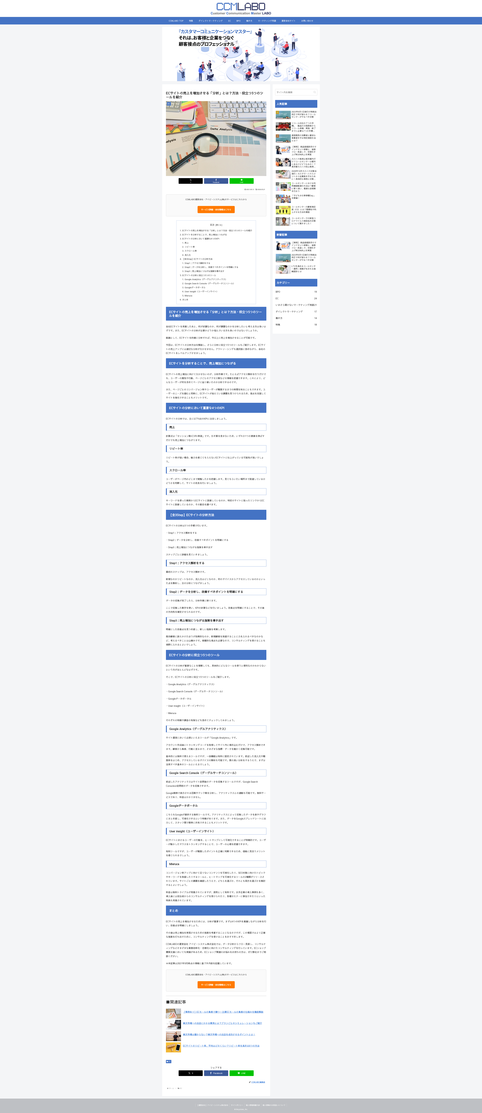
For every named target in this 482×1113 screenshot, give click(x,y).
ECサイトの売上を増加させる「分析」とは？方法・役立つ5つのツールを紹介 (217, 230)
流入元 (188, 255)
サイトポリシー (237, 1105)
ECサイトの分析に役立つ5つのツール (199, 275)
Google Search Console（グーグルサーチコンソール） (210, 283)
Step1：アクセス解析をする (197, 263)
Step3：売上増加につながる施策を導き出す (204, 271)
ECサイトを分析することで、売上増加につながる (204, 234)
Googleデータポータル (195, 287)
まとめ (185, 299)
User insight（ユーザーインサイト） (201, 291)
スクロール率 (191, 250)
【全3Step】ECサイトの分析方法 (197, 259)
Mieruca (188, 295)
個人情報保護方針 (253, 1105)
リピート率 (190, 246)
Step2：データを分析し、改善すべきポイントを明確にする (211, 267)
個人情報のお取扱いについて (274, 1105)
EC (170, 1061)
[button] (315, 92)
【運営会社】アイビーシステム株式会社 (212, 1105)
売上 (187, 242)
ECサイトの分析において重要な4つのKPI (200, 238)
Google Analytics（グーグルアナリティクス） (206, 279)
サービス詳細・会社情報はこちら (216, 209)
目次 (212, 224)
